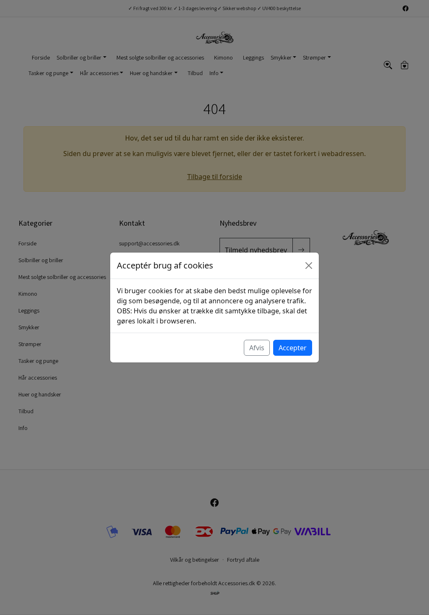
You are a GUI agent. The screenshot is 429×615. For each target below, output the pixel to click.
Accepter (293, 347)
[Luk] (308, 265)
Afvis (256, 347)
